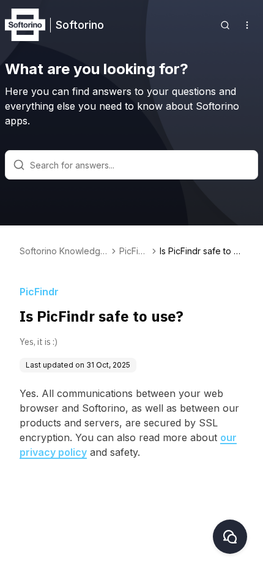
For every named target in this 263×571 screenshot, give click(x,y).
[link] (201, 251)
